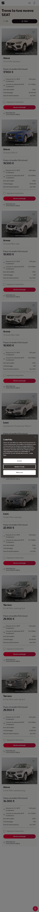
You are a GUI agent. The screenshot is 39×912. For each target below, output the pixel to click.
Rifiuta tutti (19, 472)
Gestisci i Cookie (20, 466)
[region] (19, 456)
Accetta (19, 461)
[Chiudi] (35, 437)
